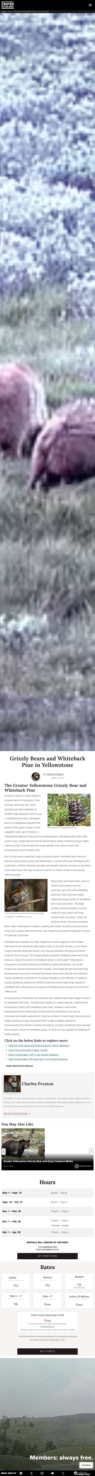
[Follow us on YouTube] (52, 1473)
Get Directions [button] (47, 1256)
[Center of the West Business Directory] (82, 1473)
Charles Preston (55, 774)
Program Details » (47, 1326)
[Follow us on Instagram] (42, 1473)
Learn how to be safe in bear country (28, 1050)
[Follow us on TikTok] (31, 1473)
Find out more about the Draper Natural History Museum (38, 1045)
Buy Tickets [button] (47, 1351)
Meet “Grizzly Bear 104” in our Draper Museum (33, 1054)
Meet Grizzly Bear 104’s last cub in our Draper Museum (38, 1059)
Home (3, 11)
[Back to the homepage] (7, 5)
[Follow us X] (63, 1473)
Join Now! (86, 1465)
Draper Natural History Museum (19, 1066)
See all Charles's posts (16, 1113)
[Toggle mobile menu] (90, 5)
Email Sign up (8, 1473)
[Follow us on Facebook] (21, 1473)
